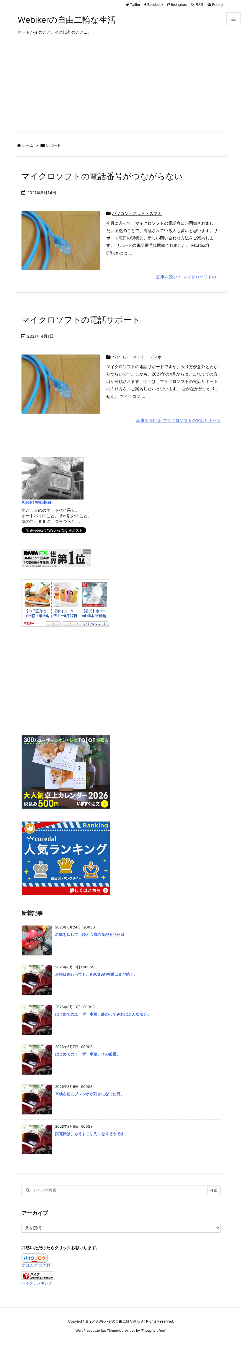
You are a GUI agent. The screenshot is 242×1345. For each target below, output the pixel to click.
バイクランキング (37, 1283)
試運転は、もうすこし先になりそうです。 (91, 1133)
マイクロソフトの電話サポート (80, 320)
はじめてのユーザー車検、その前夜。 (87, 1054)
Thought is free (153, 1330)
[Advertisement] (121, 88)
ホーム (27, 145)
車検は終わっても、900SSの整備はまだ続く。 (96, 974)
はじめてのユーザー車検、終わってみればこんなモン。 (103, 1014)
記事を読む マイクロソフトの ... (188, 276)
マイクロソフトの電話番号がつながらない (102, 176)
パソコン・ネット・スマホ (137, 213)
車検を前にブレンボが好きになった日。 (89, 1093)
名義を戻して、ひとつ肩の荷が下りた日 (89, 934)
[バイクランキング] (38, 1275)
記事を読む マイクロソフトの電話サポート (178, 420)
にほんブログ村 (36, 1265)
